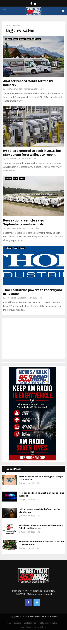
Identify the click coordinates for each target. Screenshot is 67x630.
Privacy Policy (25, 627)
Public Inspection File (48, 623)
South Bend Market (33, 39)
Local (15, 39)
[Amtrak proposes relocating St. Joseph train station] (9, 480)
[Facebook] (28, 602)
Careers (17, 623)
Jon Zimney (10, 228)
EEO (9, 623)
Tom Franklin (10, 159)
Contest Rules (30, 623)
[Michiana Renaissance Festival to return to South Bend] (9, 545)
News (22, 39)
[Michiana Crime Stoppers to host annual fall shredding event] (9, 529)
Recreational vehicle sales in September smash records (25, 222)
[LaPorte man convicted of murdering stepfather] (9, 513)
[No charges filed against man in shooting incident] (9, 496)
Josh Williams (11, 89)
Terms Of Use (40, 627)
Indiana (8, 39)
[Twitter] (37, 602)
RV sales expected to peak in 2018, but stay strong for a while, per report (32, 152)
